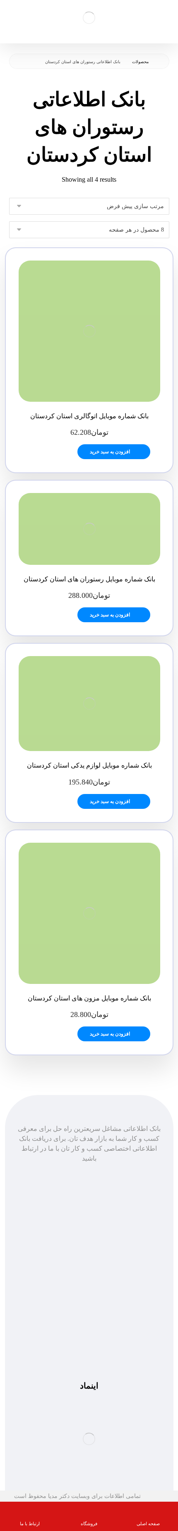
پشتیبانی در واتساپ (89, 1335)
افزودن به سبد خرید (110, 452)
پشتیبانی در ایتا (89, 1345)
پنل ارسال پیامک (89, 1249)
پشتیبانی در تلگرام (89, 1326)
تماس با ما (89, 1259)
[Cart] (12, 16)
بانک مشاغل (89, 1239)
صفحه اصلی (89, 1229)
